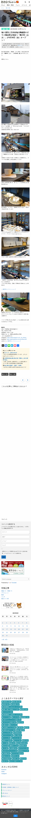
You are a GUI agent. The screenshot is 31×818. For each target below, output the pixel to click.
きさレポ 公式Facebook (11, 352)
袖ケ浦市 (5, 374)
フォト (18, 5)
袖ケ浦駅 (13, 374)
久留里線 (6, 753)
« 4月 (2, 639)
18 (11, 629)
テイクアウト (7, 712)
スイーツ (6, 717)
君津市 (6, 704)
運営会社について (6, 796)
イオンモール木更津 (9, 722)
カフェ (14, 725)
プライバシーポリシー (23, 811)
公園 (5, 725)
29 (27, 632)
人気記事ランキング (9, 727)
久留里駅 (13, 748)
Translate (14, 582)
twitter (3, 771)
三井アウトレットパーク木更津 (12, 719)
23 (3, 632)
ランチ (3, 597)
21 (23, 629)
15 (27, 626)
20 (19, 629)
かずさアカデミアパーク (10, 751)
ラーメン (6, 738)
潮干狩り (15, 756)
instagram (4, 773)
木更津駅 (15, 704)
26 (15, 632)
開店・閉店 (10, 5)
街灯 (5, 761)
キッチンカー (16, 738)
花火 (26, 740)
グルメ (3, 5)
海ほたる (6, 756)
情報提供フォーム (6, 784)
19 (15, 629)
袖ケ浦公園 (7, 758)
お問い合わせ (5, 793)
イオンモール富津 (17, 753)
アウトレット (5, 593)
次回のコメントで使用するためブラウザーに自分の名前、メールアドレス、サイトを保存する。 (14, 552)
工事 (20, 727)
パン (5, 743)
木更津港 (18, 732)
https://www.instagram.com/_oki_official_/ (17, 337)
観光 (2, 595)
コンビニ (18, 740)
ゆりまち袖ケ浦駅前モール (10, 745)
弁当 (24, 758)
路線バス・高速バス (6, 591)
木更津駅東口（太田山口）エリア (12, 714)
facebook (3, 769)
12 (15, 626)
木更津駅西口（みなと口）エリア (12, 707)
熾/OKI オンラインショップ (9, 289)
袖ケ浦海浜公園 (22, 743)
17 (7, 629)
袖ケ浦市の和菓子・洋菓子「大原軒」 (13, 365)
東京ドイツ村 (5, 598)
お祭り (16, 758)
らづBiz (18, 735)
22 (27, 629)
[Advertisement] (15, 453)
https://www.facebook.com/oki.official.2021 (17, 339)
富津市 (24, 709)
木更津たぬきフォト (9, 730)
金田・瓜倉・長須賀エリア (11, 709)
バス (5, 748)
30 (3, 635)
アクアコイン (23, 748)
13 (19, 626)
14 (23, 626)
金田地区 (25, 717)
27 (19, 632)
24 (7, 632)
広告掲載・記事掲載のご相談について (10, 787)
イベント (24, 5)
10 (7, 626)
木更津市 (7, 701)
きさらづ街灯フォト (16, 761)
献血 (12, 743)
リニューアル (7, 732)
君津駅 (23, 745)
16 (3, 629)
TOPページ (20, 45)
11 (11, 626)
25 (11, 632)
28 (23, 632)
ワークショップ (8, 735)
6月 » (6, 639)
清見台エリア (24, 751)
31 (7, 635)
